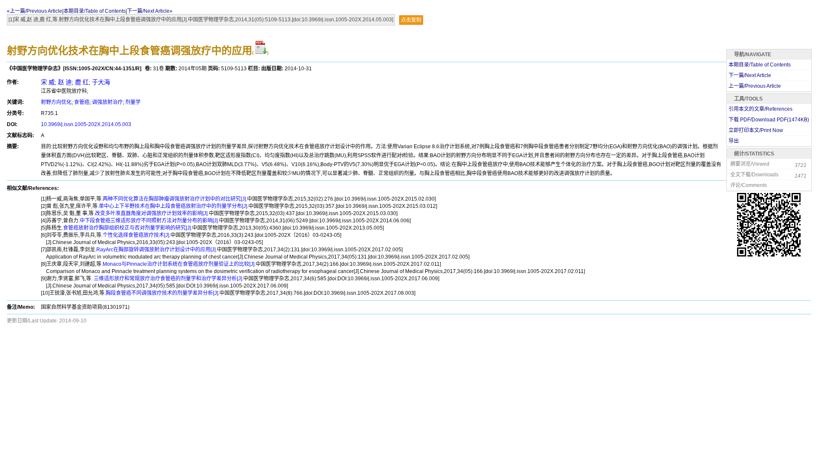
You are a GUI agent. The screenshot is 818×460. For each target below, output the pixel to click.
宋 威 (48, 82)
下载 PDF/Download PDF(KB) (769, 120)
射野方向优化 (56, 102)
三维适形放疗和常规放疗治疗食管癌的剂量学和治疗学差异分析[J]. (167, 279)
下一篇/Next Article (750, 75)
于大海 (101, 82)
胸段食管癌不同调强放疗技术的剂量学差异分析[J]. (162, 293)
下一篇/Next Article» (150, 11)
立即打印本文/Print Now (756, 130)
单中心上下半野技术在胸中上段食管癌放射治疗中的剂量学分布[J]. (173, 206)
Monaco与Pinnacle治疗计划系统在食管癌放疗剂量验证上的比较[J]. (179, 264)
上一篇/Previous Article (755, 86)
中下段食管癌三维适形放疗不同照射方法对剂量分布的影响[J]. (149, 221)
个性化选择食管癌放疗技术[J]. (136, 235)
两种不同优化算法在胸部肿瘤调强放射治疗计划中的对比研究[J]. (175, 199)
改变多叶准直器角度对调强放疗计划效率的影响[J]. (152, 213)
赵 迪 (65, 82)
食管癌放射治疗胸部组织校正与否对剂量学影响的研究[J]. (127, 228)
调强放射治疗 (107, 102)
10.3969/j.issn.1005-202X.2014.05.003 (86, 124)
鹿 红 (82, 82)
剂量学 (133, 102)
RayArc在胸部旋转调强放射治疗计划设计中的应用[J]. (156, 250)
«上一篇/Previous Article (34, 11)
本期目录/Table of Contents (94, 11)
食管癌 (81, 102)
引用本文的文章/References (760, 109)
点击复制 (411, 20)
